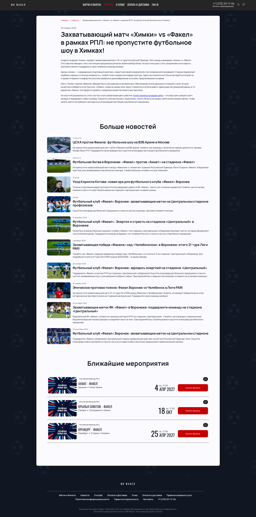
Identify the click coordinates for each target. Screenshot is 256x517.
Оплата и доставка (152, 495)
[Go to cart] (243, 4)
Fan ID (155, 4)
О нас (135, 495)
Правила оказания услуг (179, 495)
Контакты (148, 499)
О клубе (120, 4)
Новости (108, 4)
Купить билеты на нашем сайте (148, 95)
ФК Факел (18, 4)
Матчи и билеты (92, 4)
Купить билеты (193, 387)
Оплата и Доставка (138, 4)
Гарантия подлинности (126, 499)
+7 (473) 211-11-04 (224, 3)
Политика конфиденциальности (92, 499)
